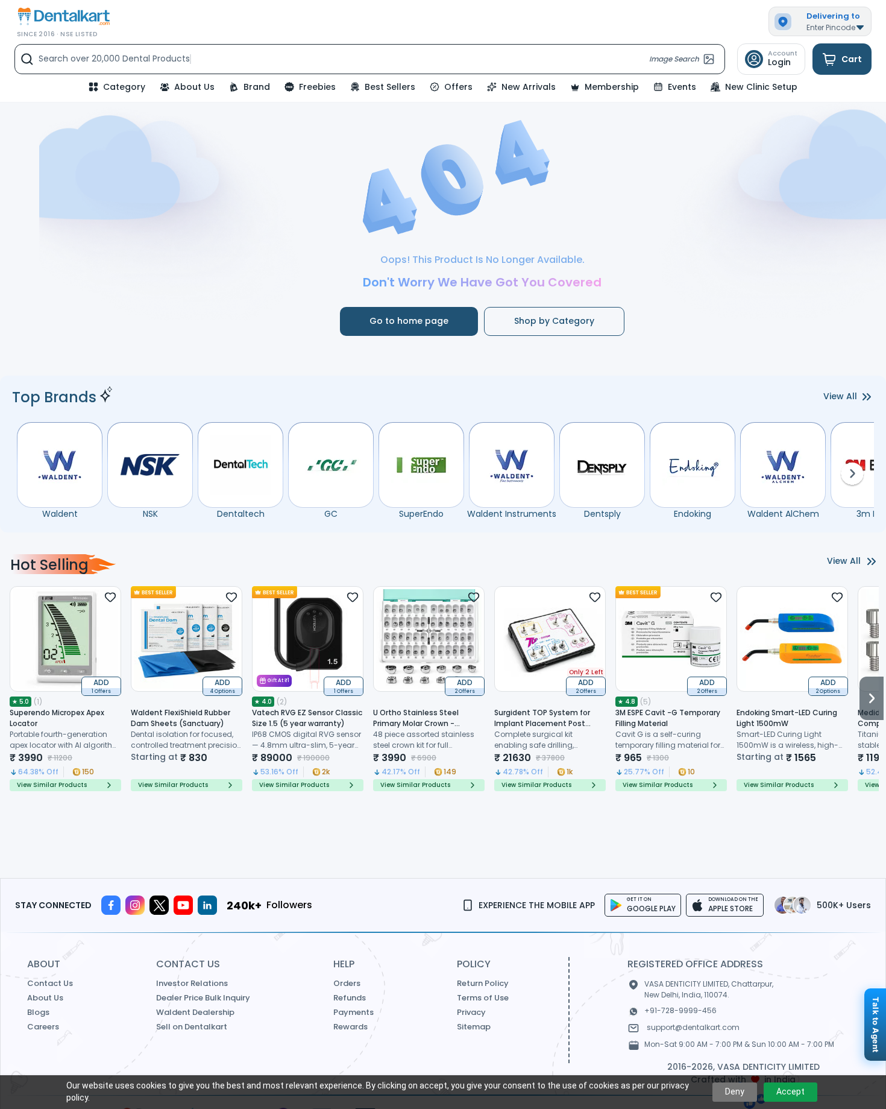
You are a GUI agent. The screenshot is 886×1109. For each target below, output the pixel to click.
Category (124, 87)
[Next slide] (871, 689)
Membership (612, 87)
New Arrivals (528, 87)
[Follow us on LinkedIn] (207, 905)
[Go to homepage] (62, 16)
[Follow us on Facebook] (111, 905)
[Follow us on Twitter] (159, 905)
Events (682, 87)
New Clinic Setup (761, 87)
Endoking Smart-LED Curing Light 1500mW (787, 717)
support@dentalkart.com (693, 1027)
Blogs (38, 1012)
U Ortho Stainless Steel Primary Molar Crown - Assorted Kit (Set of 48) (417, 723)
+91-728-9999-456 (680, 1010)
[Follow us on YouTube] (183, 905)
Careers (43, 1026)
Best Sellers (390, 87)
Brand (256, 87)
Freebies (317, 87)
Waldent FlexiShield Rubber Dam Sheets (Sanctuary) (180, 717)
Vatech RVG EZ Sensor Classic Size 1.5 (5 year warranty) (307, 717)
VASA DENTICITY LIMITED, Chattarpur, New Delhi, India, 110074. (708, 989)
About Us (194, 87)
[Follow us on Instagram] (135, 905)
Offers (458, 87)
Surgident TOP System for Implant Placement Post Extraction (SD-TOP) (542, 723)
